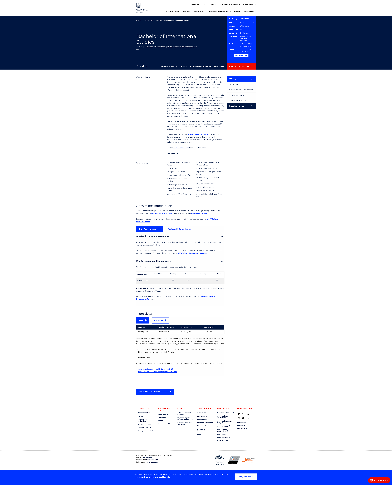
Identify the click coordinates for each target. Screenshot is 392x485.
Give (205, 4)
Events (160, 421)
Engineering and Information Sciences (185, 418)
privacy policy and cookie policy (156, 477)
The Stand (162, 417)
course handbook (181, 148)
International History (236, 95)
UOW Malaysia (222, 438)
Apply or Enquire (240, 66)
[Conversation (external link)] (248, 418)
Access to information (202, 430)
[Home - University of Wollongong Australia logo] (142, 8)
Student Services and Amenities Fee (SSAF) (157, 372)
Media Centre (163, 414)
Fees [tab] (141, 320)
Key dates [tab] (158, 320)
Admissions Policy (199, 213)
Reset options (241, 56)
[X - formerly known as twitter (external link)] (243, 414)
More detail (219, 66)
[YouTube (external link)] (248, 414)
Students (223, 4)
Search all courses (150, 392)
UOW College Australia (222, 417)
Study (145, 20)
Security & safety (144, 428)
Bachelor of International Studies (176, 20)
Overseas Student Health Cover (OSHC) (155, 369)
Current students (144, 413)
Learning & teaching (205, 423)
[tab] (149, 229)
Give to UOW (242, 429)
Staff (235, 4)
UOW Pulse (221, 441)
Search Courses (155, 20)
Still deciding (233, 84)
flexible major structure (197, 134)
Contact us (241, 422)
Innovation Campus (224, 413)
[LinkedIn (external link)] (243, 418)
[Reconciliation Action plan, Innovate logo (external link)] (219, 460)
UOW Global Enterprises (222, 430)
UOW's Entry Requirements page (192, 253)
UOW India (221, 434)
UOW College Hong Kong (224, 422)
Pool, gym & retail (144, 431)
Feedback (241, 425)
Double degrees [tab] (236, 106)
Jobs (199, 434)
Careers (183, 66)
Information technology (142, 420)
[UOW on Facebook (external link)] (239, 414)
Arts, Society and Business (184, 413)
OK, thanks (246, 476)
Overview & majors (168, 66)
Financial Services (204, 426)
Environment (202, 416)
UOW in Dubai (222, 426)
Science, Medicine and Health (184, 423)
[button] (137, 66)
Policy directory (203, 419)
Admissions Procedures (161, 213)
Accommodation (144, 424)
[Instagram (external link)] (239, 418)
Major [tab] (232, 79)
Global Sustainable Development (241, 90)
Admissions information (200, 66)
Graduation (201, 413)
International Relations (237, 100)
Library (213, 4)
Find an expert (163, 424)
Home (138, 20)
